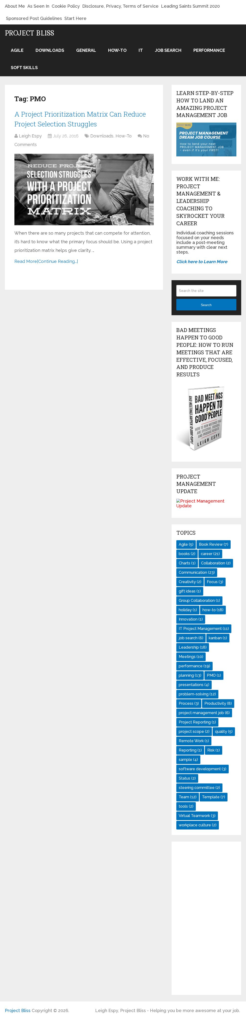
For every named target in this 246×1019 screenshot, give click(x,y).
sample (188, 759)
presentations (194, 684)
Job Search (168, 50)
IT (141, 50)
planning (190, 675)
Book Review (213, 544)
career (210, 553)
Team (188, 797)
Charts (187, 563)
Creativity (190, 582)
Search (206, 305)
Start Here (75, 18)
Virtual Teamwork (197, 815)
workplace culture (197, 825)
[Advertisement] (206, 918)
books (187, 553)
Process (189, 703)
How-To (117, 50)
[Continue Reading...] (57, 261)
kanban (218, 638)
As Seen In (38, 6)
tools (186, 806)
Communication (197, 572)
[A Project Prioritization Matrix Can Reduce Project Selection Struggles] (84, 189)
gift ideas (190, 591)
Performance (209, 50)
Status (187, 778)
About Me (15, 6)
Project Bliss (29, 33)
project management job (204, 713)
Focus (215, 582)
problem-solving (197, 694)
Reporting (190, 750)
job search (191, 638)
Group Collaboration (199, 600)
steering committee (199, 787)
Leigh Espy (30, 135)
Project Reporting (197, 722)
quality (224, 731)
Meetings (191, 656)
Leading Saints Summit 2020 (190, 6)
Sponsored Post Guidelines (34, 18)
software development (202, 769)
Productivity (218, 703)
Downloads (50, 50)
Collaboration (216, 563)
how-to (213, 610)
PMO (214, 675)
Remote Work (194, 741)
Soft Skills (24, 67)
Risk (213, 750)
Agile (17, 50)
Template (213, 797)
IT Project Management (204, 628)
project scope (194, 731)
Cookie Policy (66, 6)
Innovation (191, 619)
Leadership (193, 647)
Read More (25, 261)
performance (194, 666)
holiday (188, 610)
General (86, 50)
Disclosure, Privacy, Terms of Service (120, 6)
